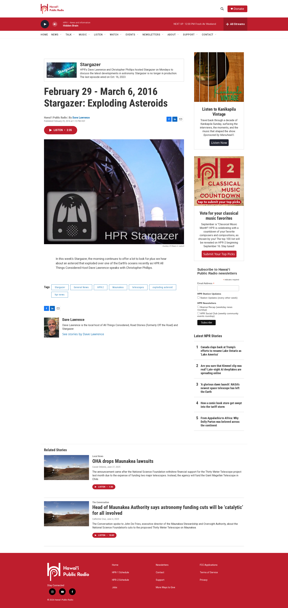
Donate (239, 8)
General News (81, 287)
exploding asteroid (163, 287)
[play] (45, 24)
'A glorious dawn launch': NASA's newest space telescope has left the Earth (220, 388)
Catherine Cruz (99, 519)
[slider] (60, 24)
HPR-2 (100, 287)
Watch (114, 34)
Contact (160, 572)
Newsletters (162, 565)
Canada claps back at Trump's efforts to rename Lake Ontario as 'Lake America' (221, 350)
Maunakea (118, 287)
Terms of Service (209, 572)
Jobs (114, 587)
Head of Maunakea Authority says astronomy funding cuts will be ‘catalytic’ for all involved (167, 510)
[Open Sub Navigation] (61, 34)
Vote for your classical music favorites (219, 216)
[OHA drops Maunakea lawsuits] (66, 467)
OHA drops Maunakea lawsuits (123, 461)
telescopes (138, 287)
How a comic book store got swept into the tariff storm (221, 404)
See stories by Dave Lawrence (83, 334)
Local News (97, 456)
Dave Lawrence (81, 117)
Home (44, 34)
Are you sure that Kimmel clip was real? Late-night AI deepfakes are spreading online (221, 369)
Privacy (204, 580)
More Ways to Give (165, 587)
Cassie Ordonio (99, 467)
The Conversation (100, 502)
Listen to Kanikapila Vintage (219, 112)
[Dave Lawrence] (51, 328)
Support (160, 580)
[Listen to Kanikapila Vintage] (219, 77)
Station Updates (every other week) (219, 297)
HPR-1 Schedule (120, 572)
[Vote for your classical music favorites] (219, 181)
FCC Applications (209, 565)
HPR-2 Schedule (120, 580)
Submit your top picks (219, 254)
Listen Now (219, 143)
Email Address (205, 283)
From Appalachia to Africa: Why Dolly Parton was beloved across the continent (220, 421)
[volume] (55, 24)
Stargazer (90, 64)
